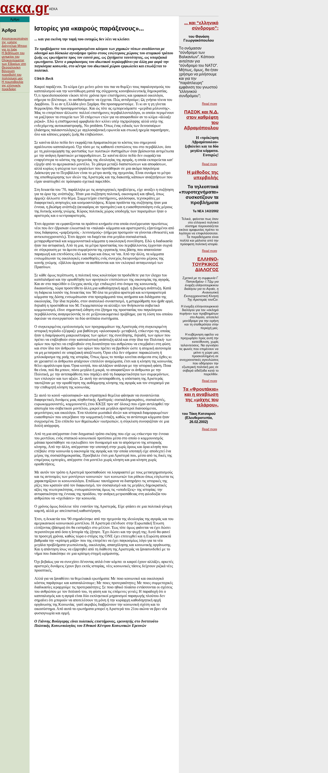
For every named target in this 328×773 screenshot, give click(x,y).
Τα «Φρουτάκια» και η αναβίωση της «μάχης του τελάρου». (201, 396)
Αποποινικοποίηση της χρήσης (15, 40)
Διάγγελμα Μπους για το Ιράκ (14, 47)
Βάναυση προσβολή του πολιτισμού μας (12, 74)
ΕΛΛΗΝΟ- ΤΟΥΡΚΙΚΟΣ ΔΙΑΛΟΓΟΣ (205, 264)
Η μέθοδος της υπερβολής (203, 175)
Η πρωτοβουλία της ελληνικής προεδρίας (12, 85)
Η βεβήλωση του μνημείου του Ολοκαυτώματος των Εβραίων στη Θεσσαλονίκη (14, 60)
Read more (209, 104)
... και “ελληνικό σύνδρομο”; (201, 25)
